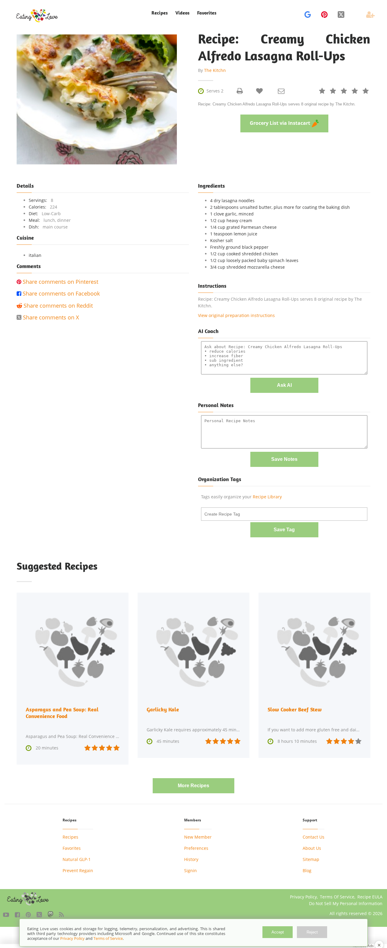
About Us (312, 848)
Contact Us (313, 837)
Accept (278, 932)
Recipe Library (267, 497)
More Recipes (193, 785)
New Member (198, 837)
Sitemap (311, 859)
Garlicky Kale (163, 709)
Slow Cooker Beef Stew (295, 709)
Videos (182, 13)
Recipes (70, 837)
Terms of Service (108, 938)
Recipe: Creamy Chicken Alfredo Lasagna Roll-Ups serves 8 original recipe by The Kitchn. (277, 104)
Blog (307, 870)
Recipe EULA (369, 897)
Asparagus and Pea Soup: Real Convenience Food (62, 713)
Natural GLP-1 (77, 859)
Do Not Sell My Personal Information (345, 903)
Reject (312, 932)
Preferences (196, 848)
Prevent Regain (78, 870)
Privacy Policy (303, 897)
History (191, 859)
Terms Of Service (337, 897)
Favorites (206, 13)
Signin (190, 870)
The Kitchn (215, 70)
